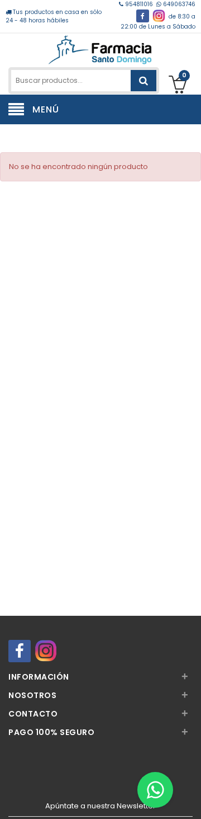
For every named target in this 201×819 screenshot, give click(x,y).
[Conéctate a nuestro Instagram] (158, 16)
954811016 (139, 4)
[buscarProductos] (143, 80)
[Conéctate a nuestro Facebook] (142, 16)
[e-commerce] (100, 49)
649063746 (178, 4)
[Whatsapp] (155, 790)
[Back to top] (189, 799)
